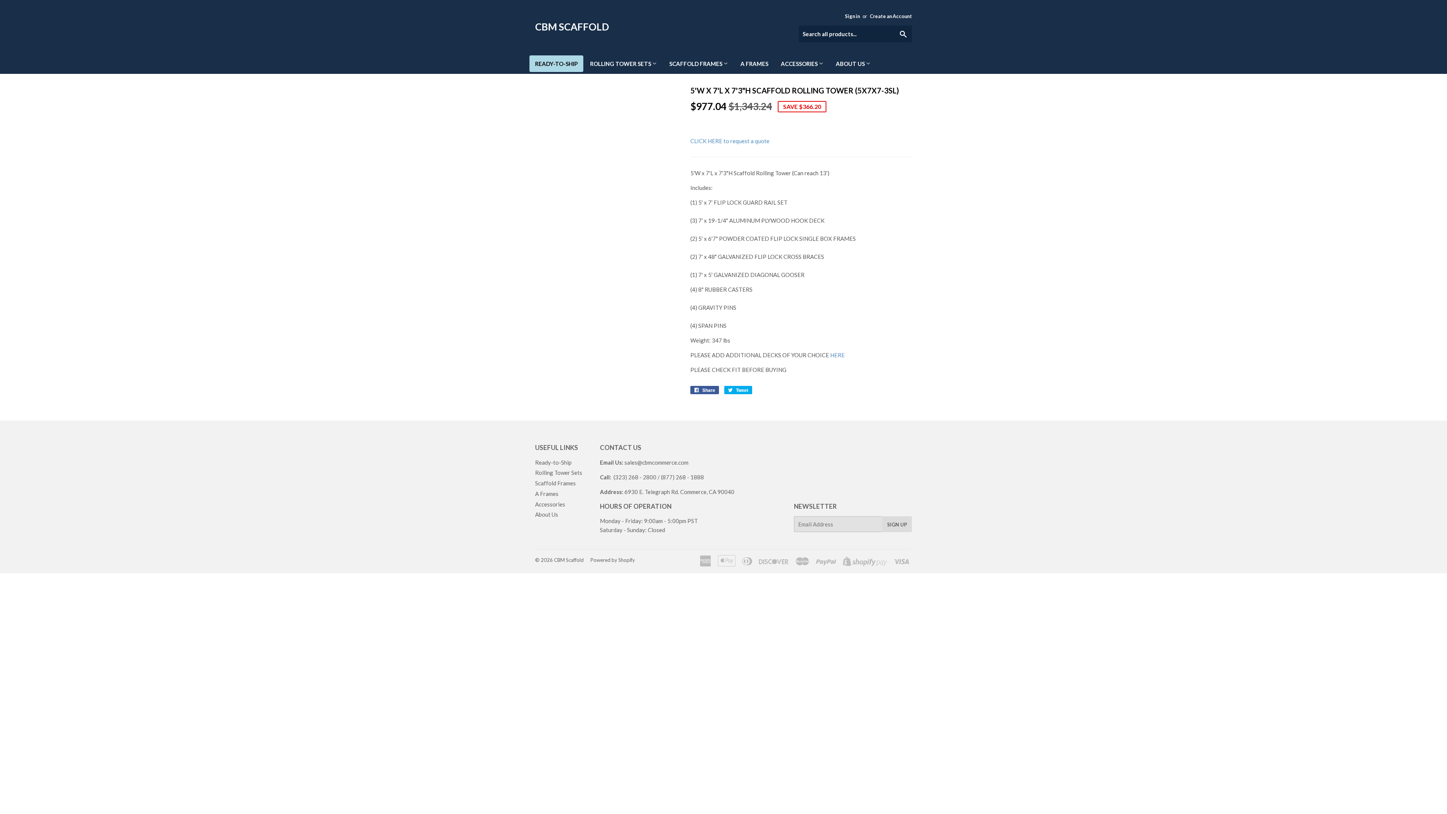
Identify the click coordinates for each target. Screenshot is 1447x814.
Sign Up (897, 525)
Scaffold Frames (696, 63)
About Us (851, 63)
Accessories (800, 63)
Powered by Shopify (612, 560)
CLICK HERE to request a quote (729, 141)
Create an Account (891, 16)
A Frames (754, 63)
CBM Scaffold (572, 27)
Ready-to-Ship (556, 63)
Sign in (852, 16)
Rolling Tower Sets (621, 63)
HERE (837, 355)
